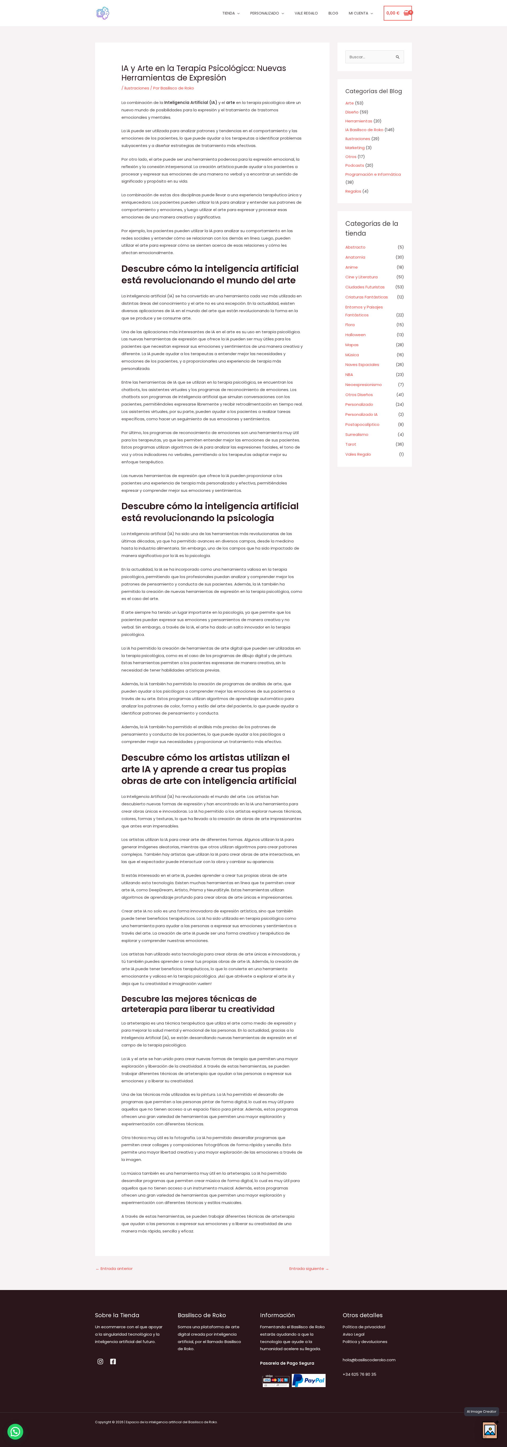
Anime (351, 267)
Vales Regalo (358, 454)
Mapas (352, 345)
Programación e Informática (373, 174)
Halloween (355, 334)
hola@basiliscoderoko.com (369, 1360)
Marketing (355, 147)
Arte (349, 103)
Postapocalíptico (362, 424)
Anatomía (355, 257)
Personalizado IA (361, 414)
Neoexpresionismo (363, 384)
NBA (349, 374)
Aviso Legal (353, 1334)
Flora (350, 324)
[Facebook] (113, 1361)
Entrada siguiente (309, 1268)
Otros (350, 156)
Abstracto (355, 247)
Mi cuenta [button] (358, 13)
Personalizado (359, 404)
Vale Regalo (306, 13)
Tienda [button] (228, 13)
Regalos (353, 191)
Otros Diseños (359, 394)
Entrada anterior (114, 1268)
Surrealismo (356, 434)
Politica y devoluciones (365, 1341)
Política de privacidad (364, 1327)
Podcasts (354, 165)
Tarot (350, 444)
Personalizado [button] (264, 13)
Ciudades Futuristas (365, 287)
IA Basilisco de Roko (364, 129)
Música (352, 355)
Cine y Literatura (361, 277)
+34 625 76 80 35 (359, 1374)
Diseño (352, 112)
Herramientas (358, 121)
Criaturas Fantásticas (366, 297)
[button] (15, 1432)
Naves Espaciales (362, 364)
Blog (333, 13)
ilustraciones (136, 88)
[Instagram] (100, 1361)
